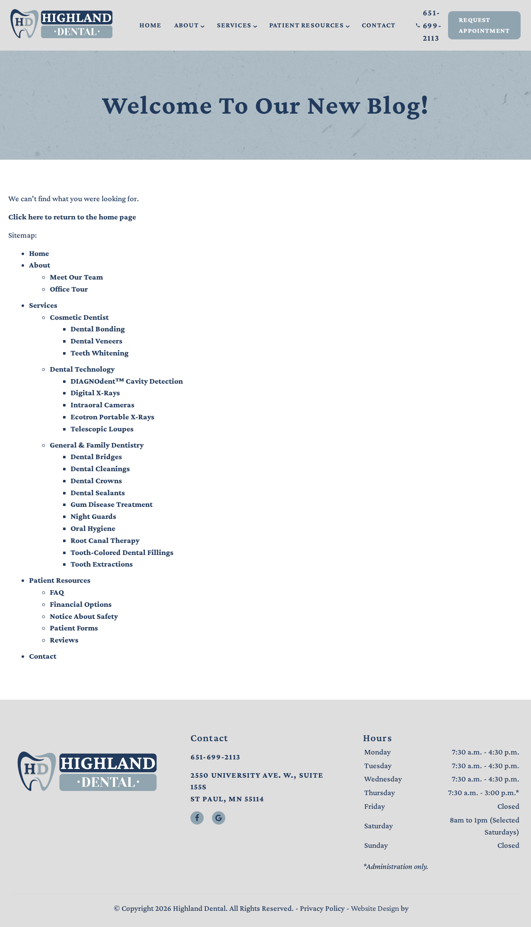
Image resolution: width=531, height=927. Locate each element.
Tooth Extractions (102, 564)
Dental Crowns (96, 480)
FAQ (57, 592)
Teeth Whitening (100, 352)
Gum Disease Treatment (112, 504)
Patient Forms (74, 627)
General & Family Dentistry (97, 444)
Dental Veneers (96, 340)
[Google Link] (218, 818)
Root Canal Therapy (105, 540)
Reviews (64, 639)
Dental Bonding (98, 328)
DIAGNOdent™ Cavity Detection (127, 381)
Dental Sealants (98, 492)
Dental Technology (82, 369)
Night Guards (93, 516)
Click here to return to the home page (72, 216)
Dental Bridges (96, 456)
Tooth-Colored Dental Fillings (122, 552)
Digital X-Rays (95, 392)
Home (150, 25)
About (186, 25)
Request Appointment (484, 25)
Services (234, 25)
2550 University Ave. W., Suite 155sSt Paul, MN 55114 (257, 787)
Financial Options (81, 604)
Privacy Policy (322, 908)
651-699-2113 (432, 25)
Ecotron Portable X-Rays (112, 416)
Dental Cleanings (100, 468)
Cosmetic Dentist (79, 317)
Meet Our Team (76, 277)
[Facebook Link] (197, 818)
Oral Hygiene (93, 528)
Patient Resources (306, 25)
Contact (378, 25)
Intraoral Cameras (102, 404)
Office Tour (69, 289)
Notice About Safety (84, 616)
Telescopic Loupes (102, 428)
